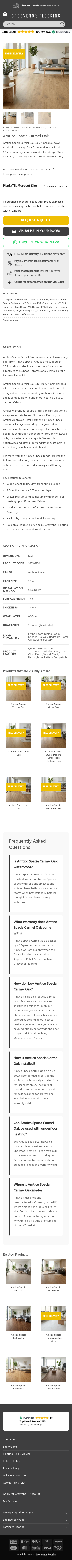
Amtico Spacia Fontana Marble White (54, 1338)
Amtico (54, 128)
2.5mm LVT (42, 300)
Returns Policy (11, 1461)
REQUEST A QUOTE (36, 220)
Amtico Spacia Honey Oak (18, 1387)
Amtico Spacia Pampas (18, 1289)
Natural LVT (43, 311)
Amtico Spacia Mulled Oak (53, 1289)
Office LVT (56, 311)
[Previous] (9, 75)
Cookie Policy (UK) (14, 1483)
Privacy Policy (11, 1468)
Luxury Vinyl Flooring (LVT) (29, 128)
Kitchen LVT (52, 307)
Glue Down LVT (23, 307)
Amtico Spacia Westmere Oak (53, 807)
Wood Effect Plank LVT (27, 314)
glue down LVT (57, 460)
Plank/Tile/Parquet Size (20, 186)
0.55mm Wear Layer (25, 300)
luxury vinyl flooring (50, 465)
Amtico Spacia (11, 131)
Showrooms (10, 1447)
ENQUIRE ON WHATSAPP (39, 242)
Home (6, 128)
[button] (5, 14)
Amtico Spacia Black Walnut (18, 1337)
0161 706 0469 (55, 282)
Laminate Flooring (14, 1527)
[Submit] (62, 24)
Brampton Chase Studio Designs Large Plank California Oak (53, 756)
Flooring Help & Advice (16, 1454)
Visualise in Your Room (39, 231)
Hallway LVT (38, 307)
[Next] (62, 75)
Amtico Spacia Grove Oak (53, 706)
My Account (10, 1501)
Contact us (9, 1439)
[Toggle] (66, 1513)
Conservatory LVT (51, 303)
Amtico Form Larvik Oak (18, 807)
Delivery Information (15, 1475)
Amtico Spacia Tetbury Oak (18, 706)
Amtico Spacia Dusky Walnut (53, 1387)
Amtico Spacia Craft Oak (18, 753)
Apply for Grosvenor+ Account (21, 1494)
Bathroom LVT (18, 303)
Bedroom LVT (34, 303)
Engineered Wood (14, 1520)
